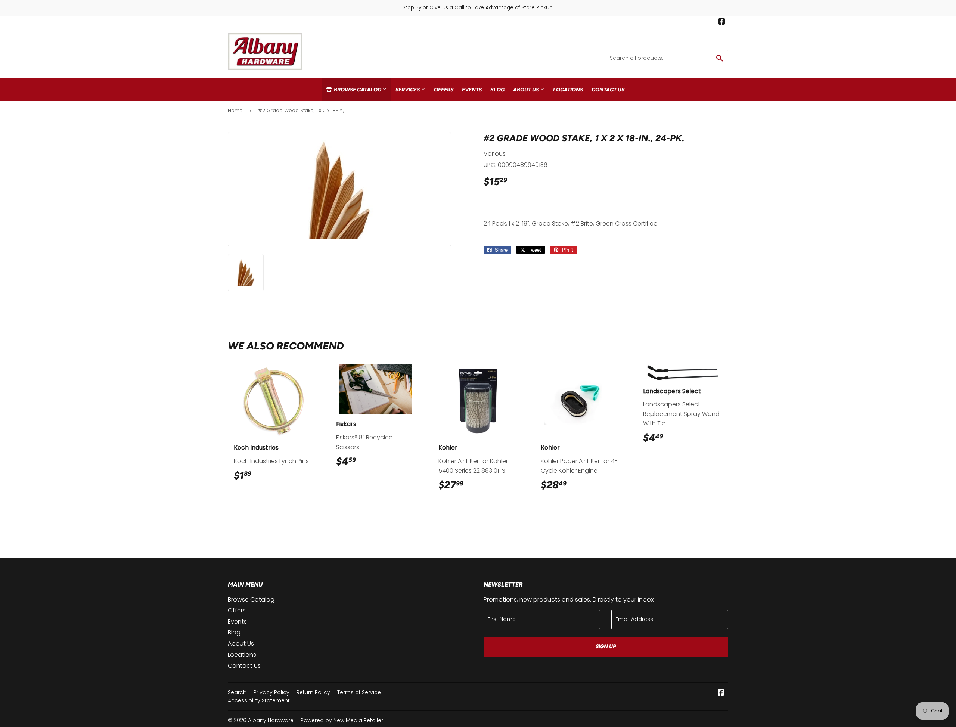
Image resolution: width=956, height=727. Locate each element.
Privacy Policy (271, 692)
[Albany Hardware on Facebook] (721, 22)
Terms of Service (359, 692)
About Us (526, 90)
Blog (497, 90)
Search (237, 692)
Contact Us (608, 90)
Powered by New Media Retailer (342, 720)
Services (408, 90)
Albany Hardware (271, 720)
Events (472, 90)
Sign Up (606, 646)
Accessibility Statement (259, 700)
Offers (443, 90)
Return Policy (313, 692)
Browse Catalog (357, 90)
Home (235, 110)
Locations (568, 90)
